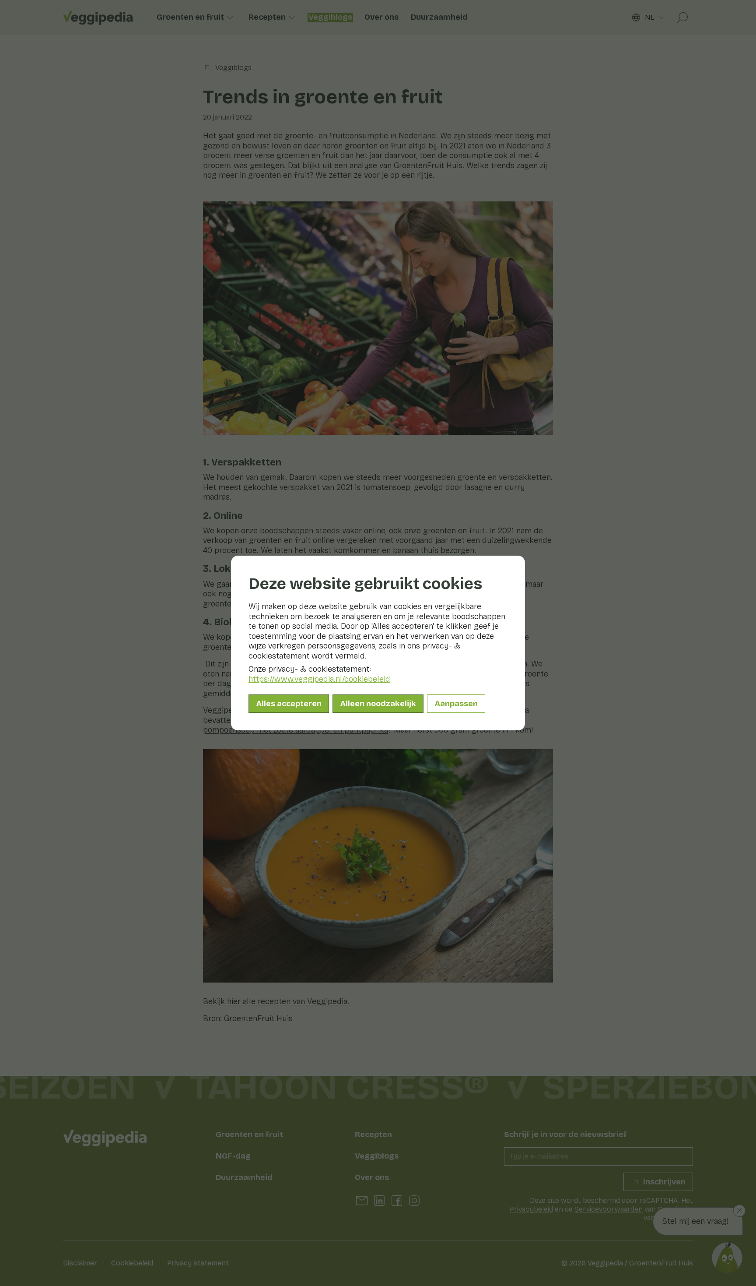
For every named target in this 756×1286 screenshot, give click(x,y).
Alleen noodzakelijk (378, 703)
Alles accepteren (289, 703)
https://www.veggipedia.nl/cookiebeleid (319, 679)
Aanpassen (456, 703)
